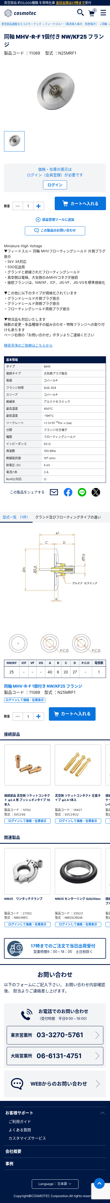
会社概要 (13, 1151)
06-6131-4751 (46, 1056)
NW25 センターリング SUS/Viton (78, 899)
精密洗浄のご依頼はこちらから (28, 345)
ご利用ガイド (20, 1121)
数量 (7, 206)
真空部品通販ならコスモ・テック (21, 24)
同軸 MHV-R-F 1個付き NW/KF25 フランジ (43, 686)
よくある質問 (20, 1129)
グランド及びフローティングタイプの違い (68, 517)
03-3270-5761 (47, 1035)
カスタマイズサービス (27, 1138)
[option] (55, 93)
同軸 (105, 24)
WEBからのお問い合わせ (58, 1084)
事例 (9, 1163)
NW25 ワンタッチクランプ (23, 899)
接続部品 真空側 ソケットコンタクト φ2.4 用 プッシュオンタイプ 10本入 (27, 800)
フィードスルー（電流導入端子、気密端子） (72, 24)
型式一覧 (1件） (16, 517)
